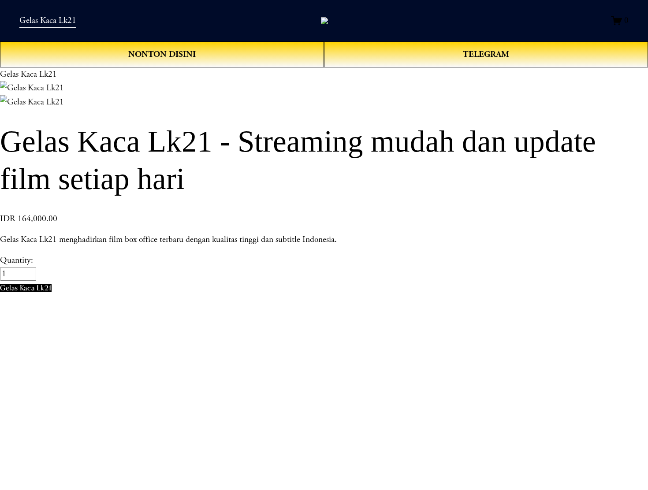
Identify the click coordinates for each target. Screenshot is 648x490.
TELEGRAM (486, 54)
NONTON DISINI (162, 54)
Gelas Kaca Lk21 (47, 20)
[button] (26, 288)
